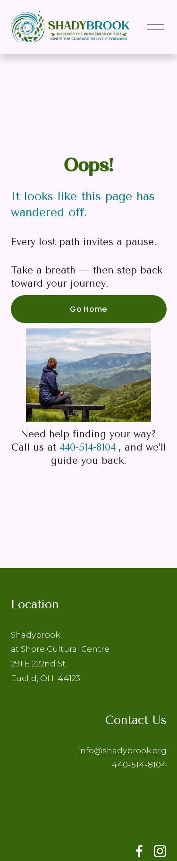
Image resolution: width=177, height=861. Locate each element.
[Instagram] (160, 851)
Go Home (88, 309)
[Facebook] (139, 851)
